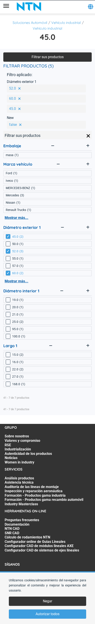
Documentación (17, 524)
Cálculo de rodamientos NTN (27, 537)
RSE (8, 445)
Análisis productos (19, 478)
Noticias (11, 458)
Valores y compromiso (22, 440)
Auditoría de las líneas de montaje (32, 487)
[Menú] (6, 7)
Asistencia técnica (19, 482)
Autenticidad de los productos (28, 454)
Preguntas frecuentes (22, 520)
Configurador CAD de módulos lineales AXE (39, 546)
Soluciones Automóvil (30, 22)
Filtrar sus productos (48, 57)
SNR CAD (12, 533)
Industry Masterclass (21, 504)
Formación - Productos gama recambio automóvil (44, 500)
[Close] (88, 136)
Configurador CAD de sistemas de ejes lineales (42, 550)
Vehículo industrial (66, 22)
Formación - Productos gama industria (35, 495)
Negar (47, 601)
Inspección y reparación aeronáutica (34, 491)
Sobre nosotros (17, 436)
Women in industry (19, 462)
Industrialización (18, 449)
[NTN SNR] (29, 6)
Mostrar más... (16, 218)
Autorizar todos (47, 614)
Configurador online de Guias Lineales (35, 542)
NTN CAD (12, 528)
